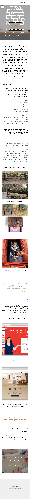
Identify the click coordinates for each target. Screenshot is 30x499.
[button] (2, 7)
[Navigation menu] (3, 2)
